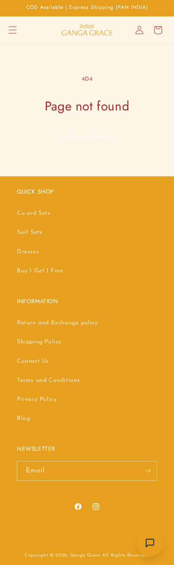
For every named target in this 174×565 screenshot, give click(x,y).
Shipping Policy (39, 342)
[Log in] (139, 30)
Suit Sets (29, 232)
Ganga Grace (86, 555)
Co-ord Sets (34, 213)
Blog (23, 418)
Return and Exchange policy (57, 323)
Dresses (28, 252)
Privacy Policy (37, 399)
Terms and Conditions (48, 380)
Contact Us (33, 361)
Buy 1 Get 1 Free (40, 271)
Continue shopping (87, 137)
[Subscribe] (147, 471)
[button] (12, 30)
